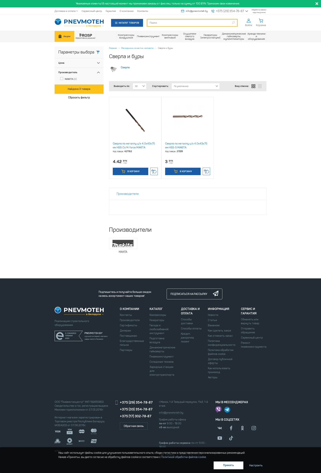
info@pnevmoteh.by (197, 11)
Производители (130, 320)
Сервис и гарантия (249, 311)
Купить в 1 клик (154, 171)
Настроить (256, 465)
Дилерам (125, 330)
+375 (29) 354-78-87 (230, 11)
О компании (127, 11)
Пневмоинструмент (162, 356)
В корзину (133, 171)
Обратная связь (134, 426)
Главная (113, 48)
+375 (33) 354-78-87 (136, 409)
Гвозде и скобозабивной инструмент (159, 329)
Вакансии (214, 325)
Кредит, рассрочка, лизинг (187, 337)
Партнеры (126, 350)
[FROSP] (85, 36)
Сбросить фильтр (79, 97)
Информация (218, 309)
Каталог (156, 309)
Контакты (142, 11)
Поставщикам (128, 335)
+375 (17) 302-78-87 (135, 416)
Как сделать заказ (219, 330)
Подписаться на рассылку (189, 294)
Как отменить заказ (220, 335)
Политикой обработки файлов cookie (183, 457)
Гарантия (111, 11)
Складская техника (162, 361)
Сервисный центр (92, 11)
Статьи (212, 320)
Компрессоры (158, 315)
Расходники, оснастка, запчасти (137, 48)
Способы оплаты (191, 328)
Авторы (212, 377)
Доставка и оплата (65, 11)
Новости (213, 315)
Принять (228, 465)
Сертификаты (128, 325)
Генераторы (157, 320)
